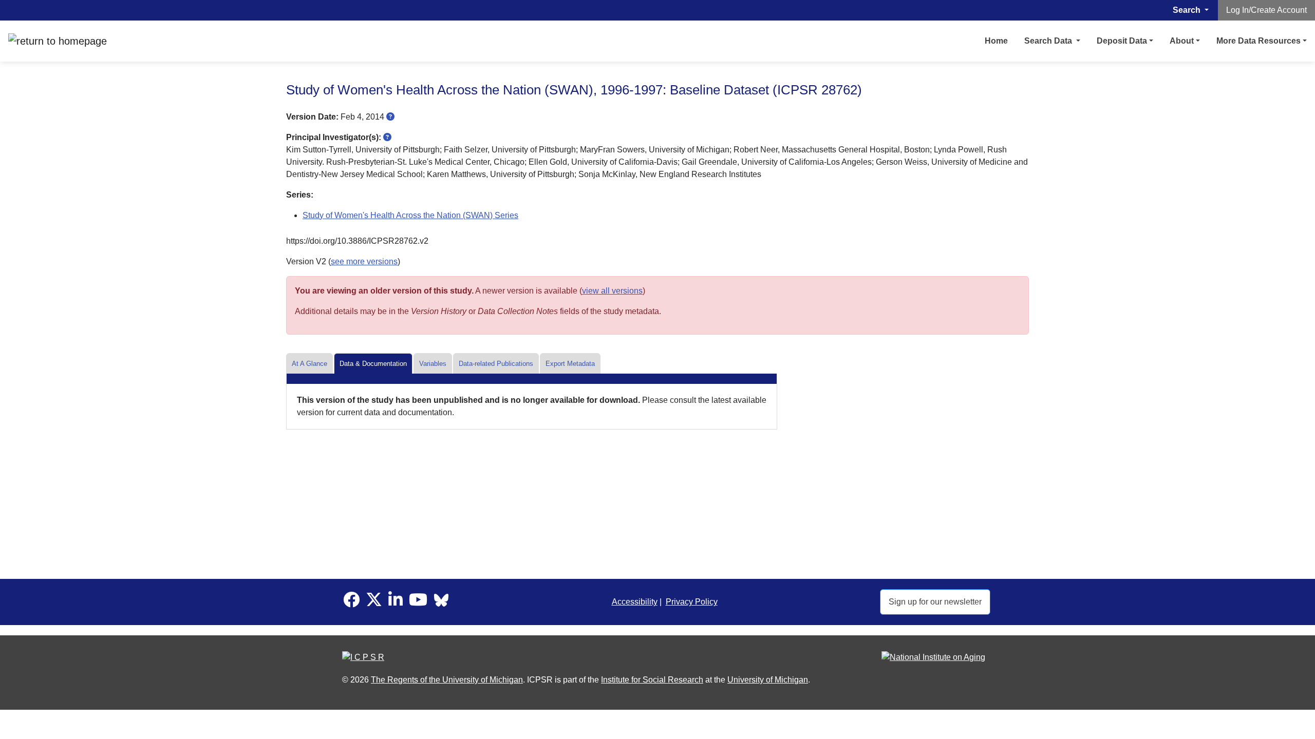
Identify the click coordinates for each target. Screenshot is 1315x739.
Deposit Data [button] (1122, 40)
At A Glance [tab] (309, 363)
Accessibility (635, 601)
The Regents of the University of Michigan (447, 679)
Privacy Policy (692, 601)
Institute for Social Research (652, 679)
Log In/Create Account (1266, 10)
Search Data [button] (1049, 40)
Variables (432, 363)
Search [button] (1188, 10)
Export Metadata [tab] (570, 363)
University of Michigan (767, 679)
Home (996, 40)
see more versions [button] (364, 261)
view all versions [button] (612, 290)
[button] (390, 116)
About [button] (1182, 40)
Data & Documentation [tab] (373, 363)
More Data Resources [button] (1258, 40)
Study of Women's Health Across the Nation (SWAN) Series (410, 215)
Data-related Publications (496, 363)
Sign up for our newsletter (935, 601)
